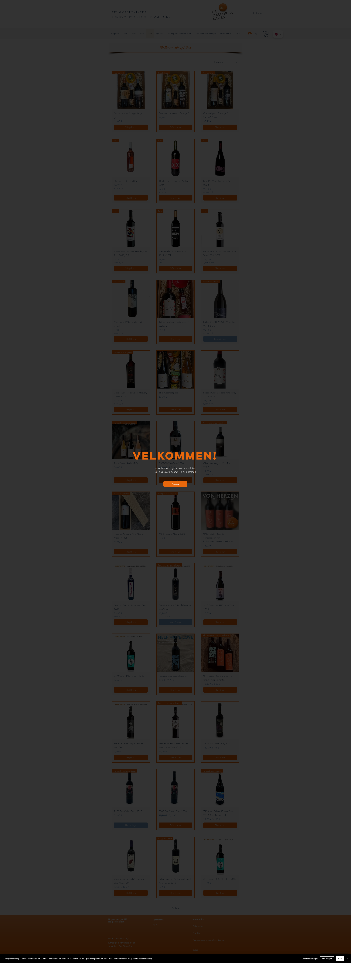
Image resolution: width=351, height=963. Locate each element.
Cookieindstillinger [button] (310, 958)
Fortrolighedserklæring (142, 958)
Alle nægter (327, 958)
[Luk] (347, 958)
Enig (340, 958)
